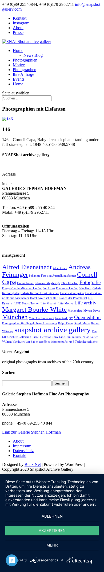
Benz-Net (33, 464)
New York (61, 318)
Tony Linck (59, 336)
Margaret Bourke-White (34, 309)
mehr (52, 545)
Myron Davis (91, 310)
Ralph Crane (65, 323)
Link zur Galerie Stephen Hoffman (31, 432)
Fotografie (90, 282)
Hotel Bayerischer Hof (44, 297)
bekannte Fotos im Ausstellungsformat (52, 275)
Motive (19, 65)
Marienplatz (75, 310)
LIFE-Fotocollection (26, 303)
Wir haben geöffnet (38, 341)
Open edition (87, 317)
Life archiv (85, 302)
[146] (7, 119)
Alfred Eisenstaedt (27, 266)
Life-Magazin (49, 303)
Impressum (22, 446)
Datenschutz (23, 450)
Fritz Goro (85, 288)
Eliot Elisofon (69, 283)
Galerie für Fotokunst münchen (40, 293)
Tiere (35, 336)
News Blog (33, 55)
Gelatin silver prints (72, 293)
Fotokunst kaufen (67, 288)
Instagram (21, 23)
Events (18, 79)
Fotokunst (49, 288)
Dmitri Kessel (25, 283)
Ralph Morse (82, 323)
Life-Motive (65, 303)
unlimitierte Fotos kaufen (82, 336)
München (15, 316)
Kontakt (19, 18)
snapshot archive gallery (52, 329)
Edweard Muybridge (47, 283)
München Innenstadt (41, 318)
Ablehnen (52, 516)
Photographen (24, 69)
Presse (18, 32)
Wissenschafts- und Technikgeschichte (74, 341)
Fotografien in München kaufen (22, 288)
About (18, 27)
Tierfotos (45, 336)
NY (71, 318)
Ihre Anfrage (23, 74)
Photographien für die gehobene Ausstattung (29, 323)
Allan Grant (60, 268)
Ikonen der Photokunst (73, 297)
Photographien (25, 60)
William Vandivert (13, 341)
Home (18, 50)
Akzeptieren (52, 530)
